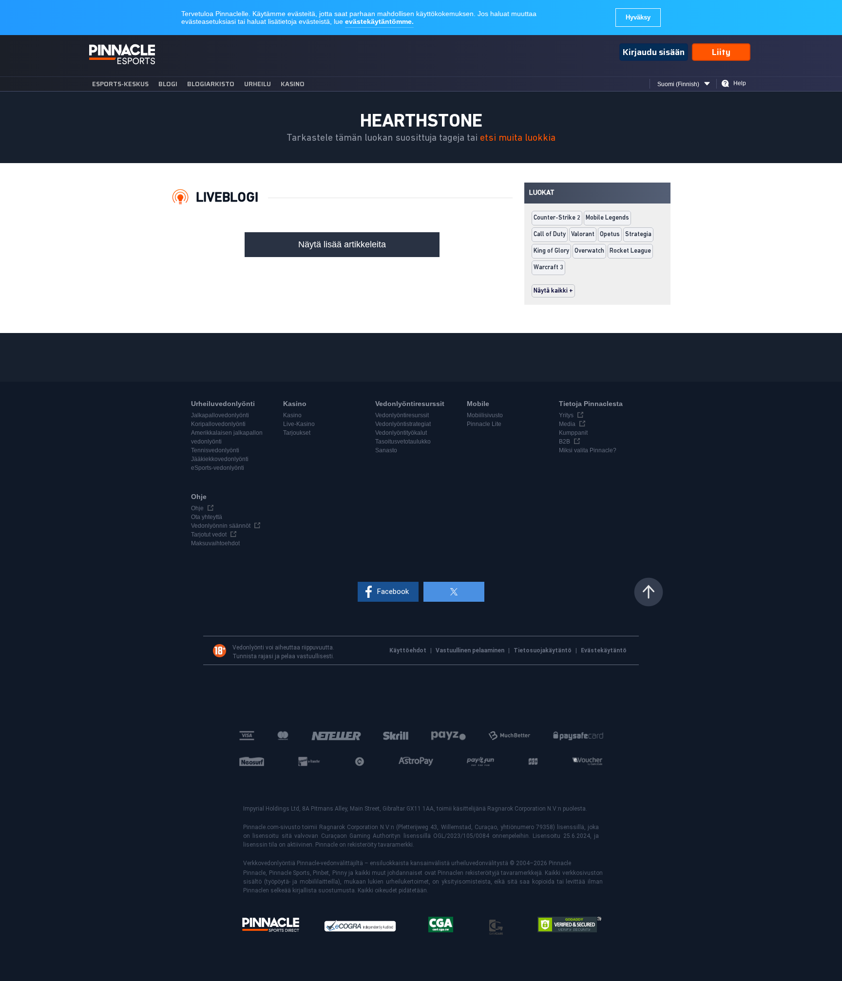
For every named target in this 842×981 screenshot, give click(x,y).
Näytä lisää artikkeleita (342, 244)
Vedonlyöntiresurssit (402, 415)
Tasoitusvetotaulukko (403, 441)
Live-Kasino (299, 424)
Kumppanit (573, 432)
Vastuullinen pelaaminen (471, 650)
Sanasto (386, 450)
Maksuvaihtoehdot (215, 543)
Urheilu (257, 84)
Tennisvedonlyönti (215, 450)
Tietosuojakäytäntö (543, 650)
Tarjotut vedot (209, 534)
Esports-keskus (120, 84)
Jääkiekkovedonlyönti (220, 459)
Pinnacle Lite (484, 424)
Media (567, 424)
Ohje (197, 508)
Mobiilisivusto (485, 415)
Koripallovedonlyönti (218, 424)
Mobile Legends (607, 218)
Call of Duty (550, 234)
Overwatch (589, 251)
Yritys (566, 415)
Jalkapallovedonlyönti (220, 415)
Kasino (293, 84)
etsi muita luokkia (517, 138)
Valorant (582, 234)
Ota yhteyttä (206, 517)
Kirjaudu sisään (654, 52)
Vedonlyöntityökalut (401, 432)
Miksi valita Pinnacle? (587, 450)
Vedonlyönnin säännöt (220, 525)
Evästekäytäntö (604, 650)
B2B (564, 441)
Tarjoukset (296, 432)
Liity (721, 52)
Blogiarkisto (210, 84)
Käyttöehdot (408, 650)
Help (739, 83)
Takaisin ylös (648, 592)
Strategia (638, 234)
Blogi (167, 84)
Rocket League (630, 251)
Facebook (393, 591)
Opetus (610, 234)
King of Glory (551, 251)
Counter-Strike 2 (557, 218)
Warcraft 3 (548, 267)
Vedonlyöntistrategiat (403, 424)
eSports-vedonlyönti (217, 467)
